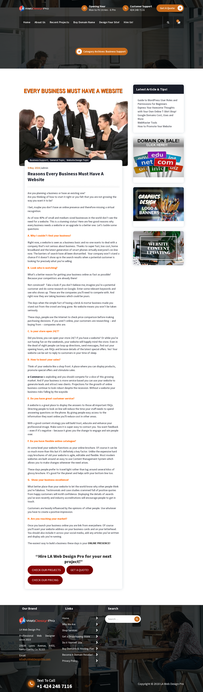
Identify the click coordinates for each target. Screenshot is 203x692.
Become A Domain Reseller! (77, 654)
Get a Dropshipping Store (76, 636)
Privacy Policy (69, 660)
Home (26, 22)
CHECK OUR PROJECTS (46, 570)
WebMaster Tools (147, 122)
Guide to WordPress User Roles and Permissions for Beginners (157, 102)
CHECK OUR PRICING (45, 580)
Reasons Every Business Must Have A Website (66, 176)
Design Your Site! (109, 22)
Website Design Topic (78, 160)
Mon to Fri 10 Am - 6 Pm (102, 10)
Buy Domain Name (84, 22)
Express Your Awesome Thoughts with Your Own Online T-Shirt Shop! (157, 109)
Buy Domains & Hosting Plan (78, 648)
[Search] (137, 619)
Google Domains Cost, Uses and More (155, 117)
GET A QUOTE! (80, 570)
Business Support (39, 160)
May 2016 (34, 168)
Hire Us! (128, 22)
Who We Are (68, 624)
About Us (40, 22)
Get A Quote (167, 8)
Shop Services (69, 630)
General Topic (57, 160)
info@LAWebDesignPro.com (35, 659)
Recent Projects (59, 22)
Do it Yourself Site (72, 642)
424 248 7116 (137, 10)
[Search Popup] (168, 22)
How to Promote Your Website (155, 126)
